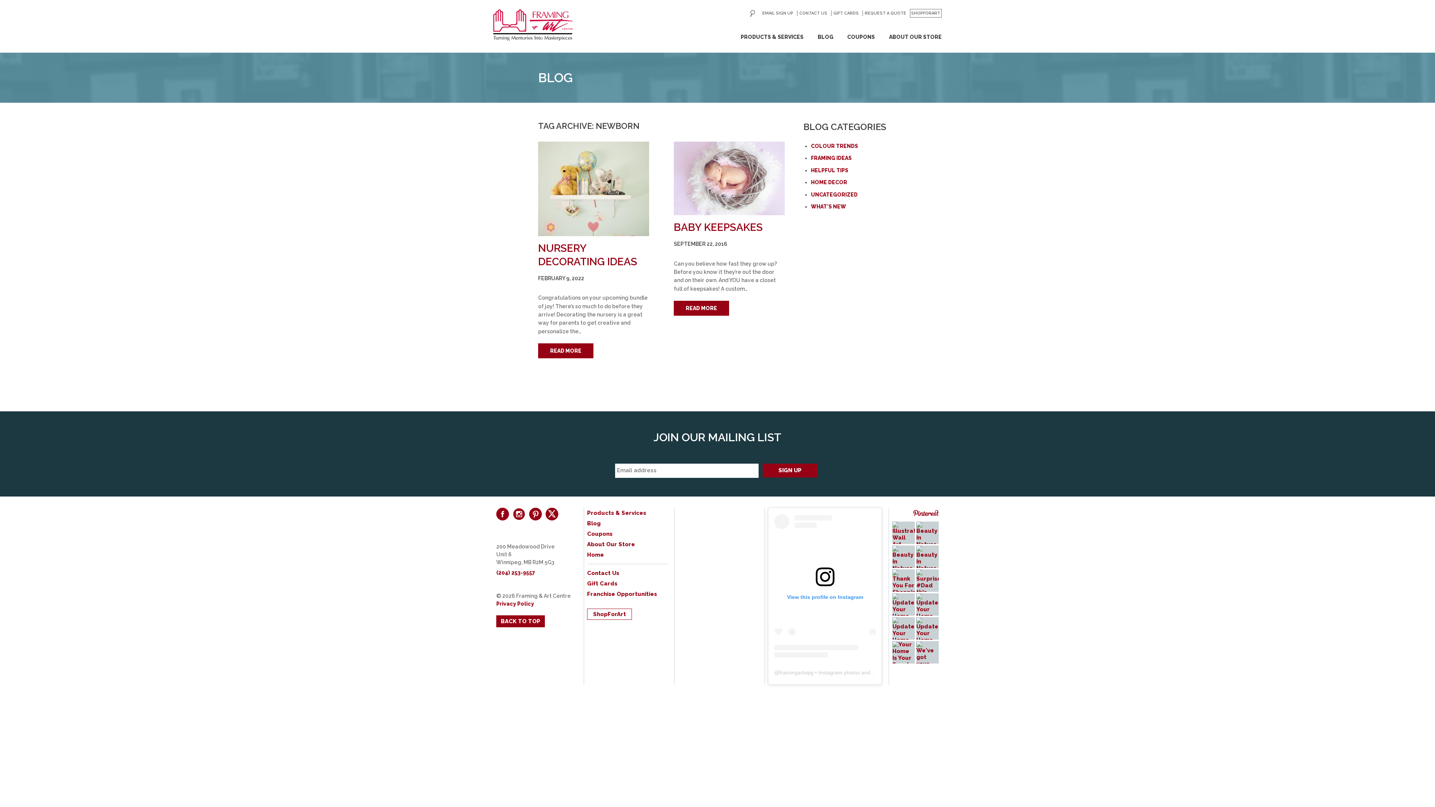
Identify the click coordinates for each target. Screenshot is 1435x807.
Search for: (752, 13)
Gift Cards (846, 13)
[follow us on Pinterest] (535, 514)
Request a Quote (885, 13)
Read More (565, 351)
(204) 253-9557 (515, 573)
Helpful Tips (829, 170)
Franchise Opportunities (622, 594)
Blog (825, 37)
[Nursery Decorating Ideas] (593, 189)
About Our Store (915, 37)
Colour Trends (834, 146)
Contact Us (813, 13)
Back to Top (520, 621)
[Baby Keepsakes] (729, 178)
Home (595, 554)
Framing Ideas (831, 158)
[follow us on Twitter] (552, 514)
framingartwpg (797, 672)
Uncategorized (834, 195)
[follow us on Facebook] (502, 514)
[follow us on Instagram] (519, 514)
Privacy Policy (515, 604)
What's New (828, 207)
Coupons (861, 37)
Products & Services (772, 37)
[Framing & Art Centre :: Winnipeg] (533, 25)
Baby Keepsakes (718, 227)
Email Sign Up (777, 13)
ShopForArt (925, 13)
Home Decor (829, 182)
